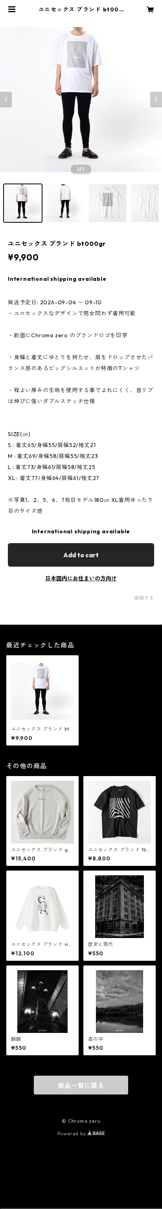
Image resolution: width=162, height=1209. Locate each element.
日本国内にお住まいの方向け (81, 578)
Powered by (72, 1133)
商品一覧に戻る (81, 1085)
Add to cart (81, 555)
